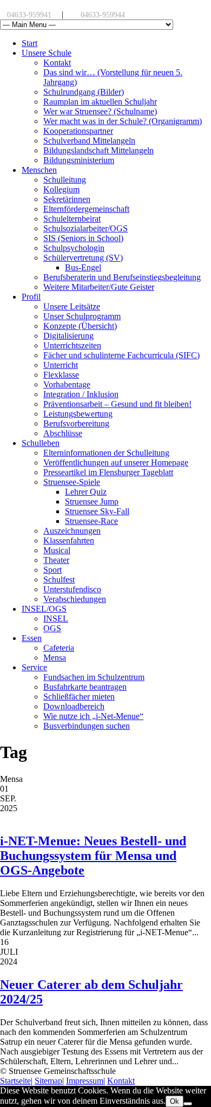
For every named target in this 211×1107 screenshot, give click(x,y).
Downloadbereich (73, 706)
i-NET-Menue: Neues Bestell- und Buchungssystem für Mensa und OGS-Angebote (93, 855)
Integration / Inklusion (80, 394)
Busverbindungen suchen (86, 725)
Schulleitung (64, 179)
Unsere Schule (46, 52)
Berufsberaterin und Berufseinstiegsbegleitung (122, 277)
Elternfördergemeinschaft (86, 208)
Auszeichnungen (72, 530)
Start (29, 43)
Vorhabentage (66, 384)
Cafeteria (58, 647)
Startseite (15, 1080)
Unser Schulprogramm (82, 316)
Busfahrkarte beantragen (85, 686)
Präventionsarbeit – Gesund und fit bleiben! (117, 404)
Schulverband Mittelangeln (89, 140)
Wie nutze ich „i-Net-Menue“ (93, 716)
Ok (174, 1101)
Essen (32, 638)
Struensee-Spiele (71, 482)
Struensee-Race (91, 521)
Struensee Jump (91, 501)
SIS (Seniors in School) (83, 238)
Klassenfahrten (68, 540)
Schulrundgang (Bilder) (83, 91)
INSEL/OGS (44, 608)
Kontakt (57, 62)
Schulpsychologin (73, 248)
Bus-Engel (83, 267)
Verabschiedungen (74, 599)
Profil (31, 296)
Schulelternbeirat (72, 218)
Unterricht (60, 365)
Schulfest (59, 579)
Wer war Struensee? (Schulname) (100, 111)
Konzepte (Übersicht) (80, 326)
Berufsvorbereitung (76, 423)
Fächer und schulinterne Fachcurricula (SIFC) (121, 355)
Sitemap (48, 1080)
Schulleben (41, 443)
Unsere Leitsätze (71, 306)
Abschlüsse (62, 433)
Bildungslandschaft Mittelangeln (98, 150)
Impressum (84, 1080)
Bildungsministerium (78, 160)
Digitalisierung (68, 335)
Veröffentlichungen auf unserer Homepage (115, 462)
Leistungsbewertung (78, 413)
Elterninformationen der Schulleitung (106, 452)
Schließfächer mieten (79, 696)
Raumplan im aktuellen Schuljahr (100, 101)
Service (34, 667)
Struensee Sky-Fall (97, 511)
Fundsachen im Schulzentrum (93, 677)
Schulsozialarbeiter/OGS (85, 228)
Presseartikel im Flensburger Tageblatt (108, 472)
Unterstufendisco (72, 589)
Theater (56, 560)
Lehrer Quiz (86, 491)
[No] (187, 1103)
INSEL (55, 618)
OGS (52, 628)
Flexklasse (61, 374)
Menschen (39, 169)
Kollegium (61, 189)
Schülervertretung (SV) (83, 257)
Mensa (54, 657)
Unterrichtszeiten (72, 345)
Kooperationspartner (78, 130)
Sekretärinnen (66, 199)
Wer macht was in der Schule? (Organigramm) (122, 121)
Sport (52, 569)
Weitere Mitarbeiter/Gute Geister (98, 287)
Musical (56, 550)
